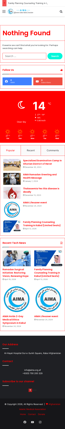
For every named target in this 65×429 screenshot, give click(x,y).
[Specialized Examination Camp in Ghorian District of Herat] (12, 165)
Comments (53, 150)
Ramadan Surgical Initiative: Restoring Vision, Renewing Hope (16, 273)
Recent (31, 150)
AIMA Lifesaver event (35, 202)
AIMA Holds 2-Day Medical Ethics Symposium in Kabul (14, 320)
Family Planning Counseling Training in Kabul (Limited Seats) (42, 223)
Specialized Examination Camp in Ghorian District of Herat (42, 162)
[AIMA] (20, 11)
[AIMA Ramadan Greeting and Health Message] (12, 179)
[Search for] (61, 12)
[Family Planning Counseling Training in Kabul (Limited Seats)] (12, 226)
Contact (32, 414)
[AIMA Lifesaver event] (12, 209)
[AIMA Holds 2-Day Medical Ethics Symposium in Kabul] (17, 299)
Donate (41, 414)
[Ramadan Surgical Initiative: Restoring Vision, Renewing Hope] (17, 258)
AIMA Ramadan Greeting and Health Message (40, 176)
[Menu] (4, 12)
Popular (10, 150)
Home (23, 414)
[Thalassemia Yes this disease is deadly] (12, 193)
